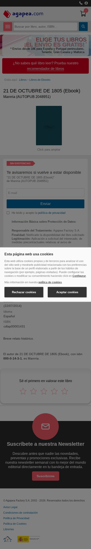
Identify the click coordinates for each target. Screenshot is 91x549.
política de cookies (50, 282)
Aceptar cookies (67, 292)
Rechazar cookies (24, 292)
